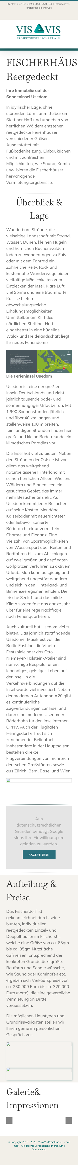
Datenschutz (39, 1149)
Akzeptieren (39, 854)
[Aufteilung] (39, 1069)
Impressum (57, 1145)
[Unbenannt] (39, 1044)
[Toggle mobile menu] (70, 41)
